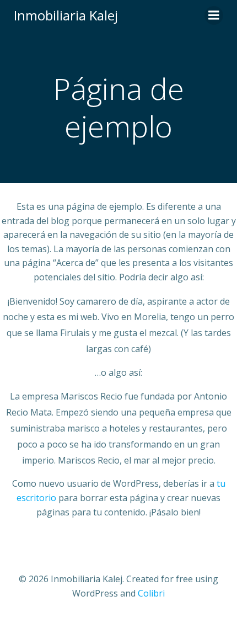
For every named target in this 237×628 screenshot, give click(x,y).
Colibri (151, 593)
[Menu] (213, 15)
